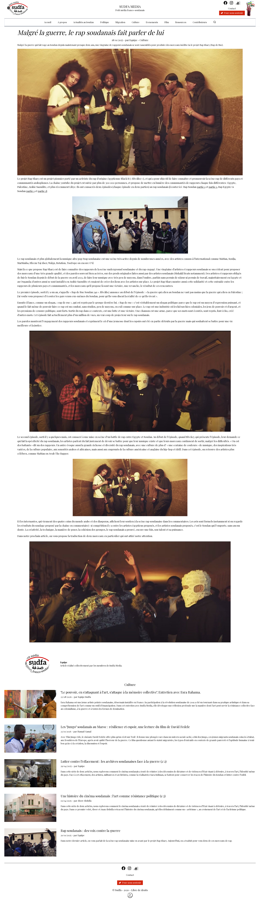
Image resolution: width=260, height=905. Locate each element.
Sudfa (118, 890)
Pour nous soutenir (233, 12)
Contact (232, 8)
